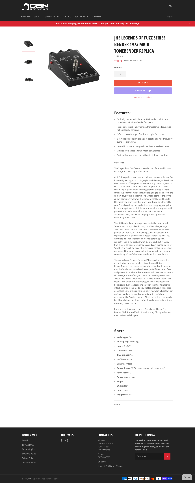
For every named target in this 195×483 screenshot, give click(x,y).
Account (170, 17)
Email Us (102, 461)
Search (25, 440)
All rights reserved (52, 479)
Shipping (118, 60)
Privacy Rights (28, 449)
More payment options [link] (143, 97)
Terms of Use (28, 445)
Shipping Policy (29, 453)
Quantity (118, 68)
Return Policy (28, 458)
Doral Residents (29, 462)
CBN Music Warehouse (36, 479)
